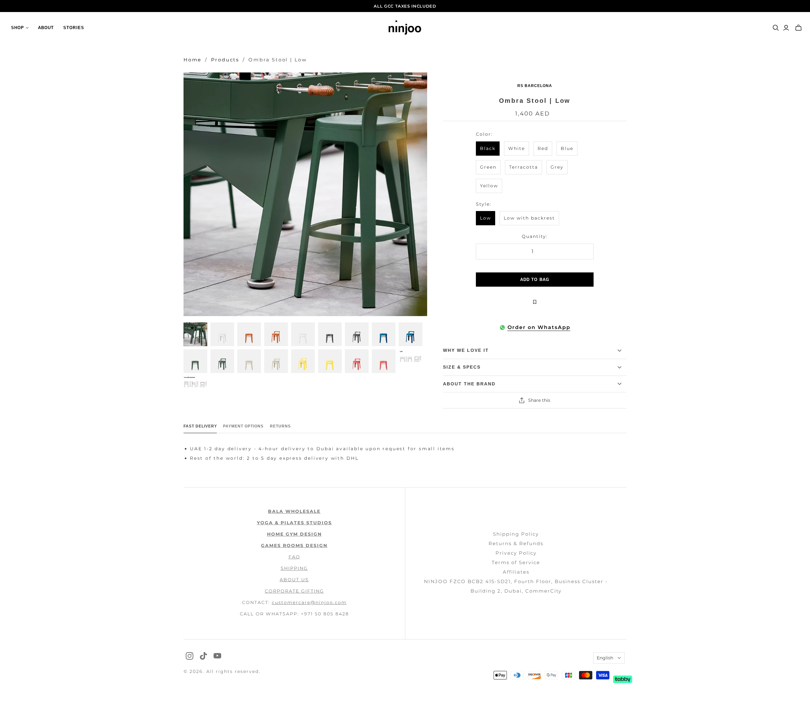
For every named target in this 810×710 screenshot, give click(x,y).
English (605, 658)
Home (193, 60)
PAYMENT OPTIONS (243, 426)
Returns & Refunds (516, 543)
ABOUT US (294, 579)
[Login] (786, 27)
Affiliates (516, 572)
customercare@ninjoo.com (309, 602)
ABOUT (46, 27)
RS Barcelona (534, 86)
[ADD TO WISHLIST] (534, 302)
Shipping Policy (516, 534)
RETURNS (280, 426)
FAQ (294, 557)
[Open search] (776, 28)
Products (225, 60)
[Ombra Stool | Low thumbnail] (195, 334)
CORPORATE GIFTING (294, 591)
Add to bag (534, 279)
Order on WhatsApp (539, 327)
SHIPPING (294, 568)
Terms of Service (516, 562)
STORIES (73, 27)
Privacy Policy (516, 553)
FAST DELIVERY (200, 426)
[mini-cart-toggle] (798, 27)
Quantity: (535, 236)
